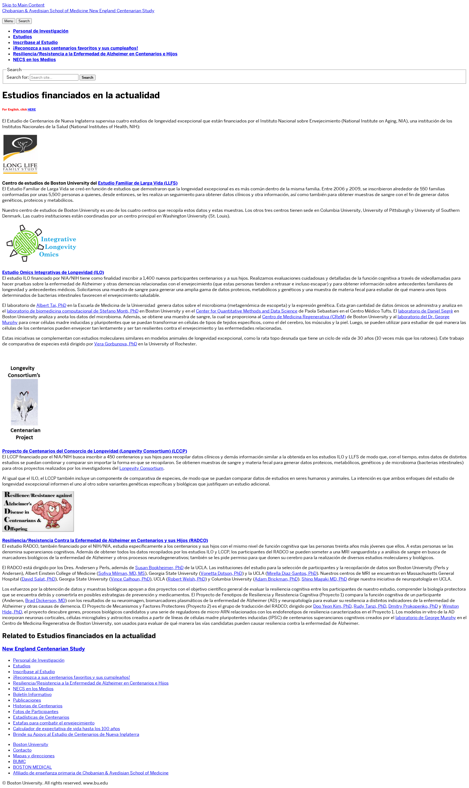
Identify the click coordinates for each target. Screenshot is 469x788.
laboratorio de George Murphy (425, 617)
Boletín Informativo (32, 694)
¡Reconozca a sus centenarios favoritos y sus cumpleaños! (75, 48)
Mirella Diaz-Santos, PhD (291, 573)
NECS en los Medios (34, 59)
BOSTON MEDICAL (32, 767)
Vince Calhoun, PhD (130, 579)
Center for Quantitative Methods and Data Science (246, 311)
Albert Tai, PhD (51, 305)
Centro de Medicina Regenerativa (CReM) (304, 317)
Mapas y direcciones (34, 756)
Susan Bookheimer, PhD (159, 567)
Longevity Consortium (141, 468)
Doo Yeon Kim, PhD (332, 606)
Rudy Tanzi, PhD (370, 606)
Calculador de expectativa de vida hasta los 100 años (66, 729)
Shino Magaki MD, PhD (324, 579)
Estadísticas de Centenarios (41, 717)
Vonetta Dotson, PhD (221, 573)
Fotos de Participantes (35, 711)
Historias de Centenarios (37, 706)
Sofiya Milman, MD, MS (121, 573)
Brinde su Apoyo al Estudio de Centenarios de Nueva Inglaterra (76, 734)
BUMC (19, 761)
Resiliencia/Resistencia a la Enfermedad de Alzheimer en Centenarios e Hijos (95, 54)
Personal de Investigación (40, 31)
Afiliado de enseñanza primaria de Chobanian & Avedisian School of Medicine (91, 773)
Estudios (22, 37)
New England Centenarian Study (43, 648)
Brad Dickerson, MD (45, 600)
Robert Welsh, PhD (186, 579)
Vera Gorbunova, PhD (115, 344)
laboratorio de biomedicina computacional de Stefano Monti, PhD (72, 311)
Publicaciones (27, 700)
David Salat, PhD (38, 579)
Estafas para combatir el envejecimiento (53, 723)
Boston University (30, 744)
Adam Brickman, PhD (276, 579)
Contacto (22, 750)
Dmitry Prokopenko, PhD (413, 606)
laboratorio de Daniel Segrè (425, 311)
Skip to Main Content (23, 5)
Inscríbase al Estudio (35, 42)
